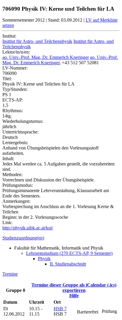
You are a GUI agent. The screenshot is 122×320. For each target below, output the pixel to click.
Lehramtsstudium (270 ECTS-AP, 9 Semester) (69, 253)
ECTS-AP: (12, 99)
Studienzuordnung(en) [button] (23, 237)
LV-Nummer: (15, 67)
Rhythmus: (12, 110)
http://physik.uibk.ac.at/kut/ (27, 227)
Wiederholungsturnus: (22, 121)
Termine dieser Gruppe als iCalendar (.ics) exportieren (73, 287)
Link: (7, 222)
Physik (44, 258)
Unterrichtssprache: (20, 131)
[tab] (61, 238)
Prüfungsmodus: (17, 185)
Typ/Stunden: (15, 89)
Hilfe (74, 295)
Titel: (7, 78)
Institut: (9, 35)
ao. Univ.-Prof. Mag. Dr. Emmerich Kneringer (45, 57)
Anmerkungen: (16, 201)
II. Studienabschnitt (68, 263)
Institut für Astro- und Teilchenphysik (37, 41)
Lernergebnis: (15, 142)
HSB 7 (60, 308)
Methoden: (12, 174)
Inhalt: (8, 158)
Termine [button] (10, 273)
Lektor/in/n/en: (16, 51)
